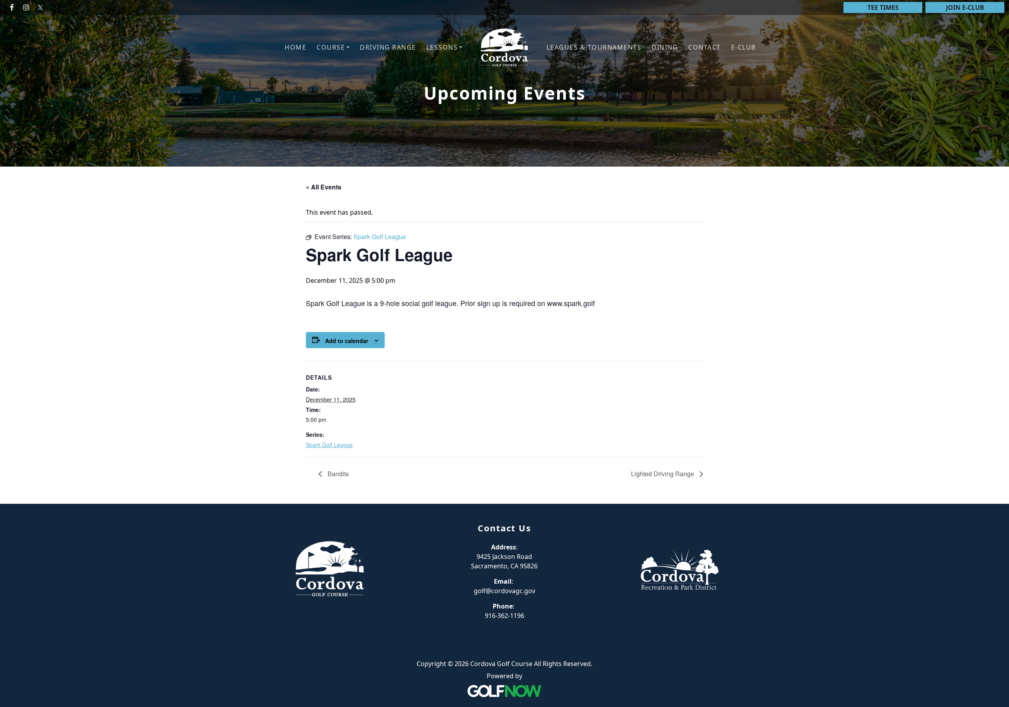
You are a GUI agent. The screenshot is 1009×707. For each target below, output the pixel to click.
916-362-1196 (504, 615)
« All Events (323, 186)
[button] (333, 47)
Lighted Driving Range (663, 473)
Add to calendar (346, 341)
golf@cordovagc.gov (504, 590)
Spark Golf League (329, 445)
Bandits (337, 473)
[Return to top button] (993, 489)
